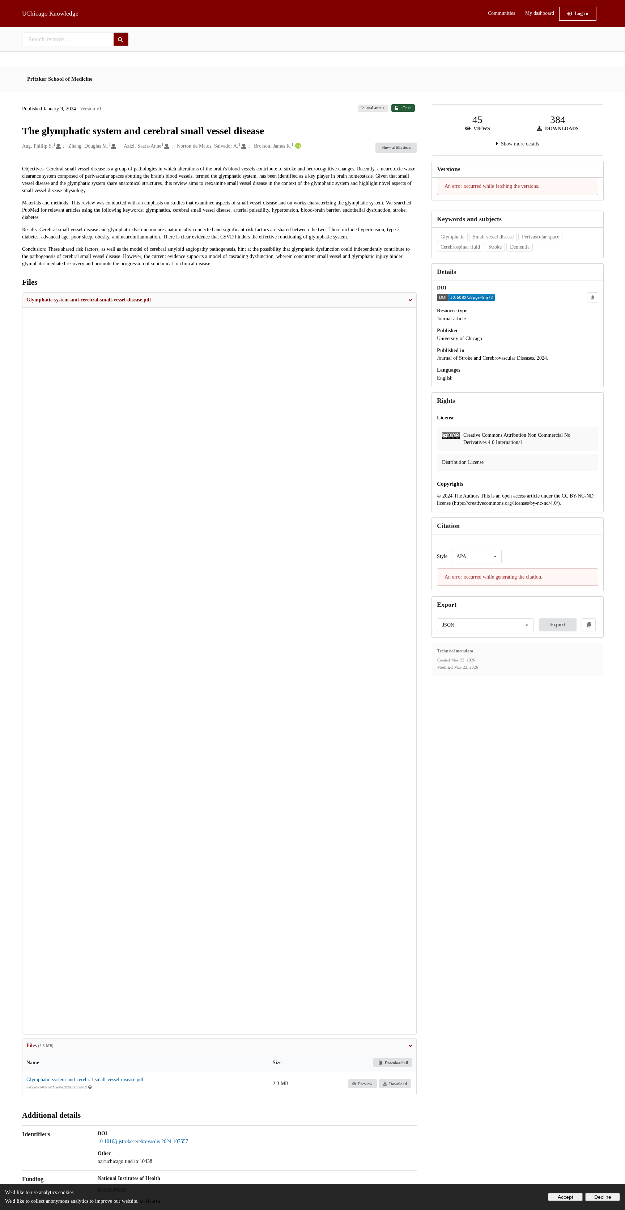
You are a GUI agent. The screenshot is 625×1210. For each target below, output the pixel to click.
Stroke (495, 247)
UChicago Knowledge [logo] (50, 13)
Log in (581, 13)
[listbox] (476, 556)
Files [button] (40, 1045)
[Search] (121, 39)
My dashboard (539, 13)
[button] (219, 300)
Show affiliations (396, 147)
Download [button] (398, 1084)
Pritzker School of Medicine (60, 79)
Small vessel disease (493, 237)
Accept (565, 1197)
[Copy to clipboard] (592, 297)
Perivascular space (540, 237)
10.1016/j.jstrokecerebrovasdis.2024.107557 (143, 1141)
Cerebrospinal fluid (460, 247)
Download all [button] (396, 1063)
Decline (602, 1197)
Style (442, 556)
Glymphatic (452, 237)
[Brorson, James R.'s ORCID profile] (297, 146)
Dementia (520, 247)
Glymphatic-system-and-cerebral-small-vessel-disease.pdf (85, 1079)
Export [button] (557, 624)
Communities (501, 13)
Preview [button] (365, 1084)
